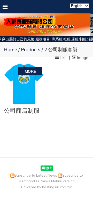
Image (82, 57)
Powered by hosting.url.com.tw (46, 187)
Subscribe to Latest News (35, 175)
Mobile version (63, 181)
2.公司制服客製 (61, 49)
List (63, 57)
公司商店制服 (22, 110)
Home (10, 49)
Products (31, 49)
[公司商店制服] (24, 84)
